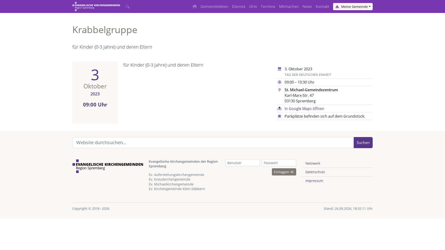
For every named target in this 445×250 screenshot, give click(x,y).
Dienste (238, 6)
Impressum (314, 180)
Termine (268, 6)
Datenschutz (315, 172)
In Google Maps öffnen (304, 108)
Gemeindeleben (214, 6)
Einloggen (282, 172)
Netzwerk (312, 163)
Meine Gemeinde (354, 6)
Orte (253, 6)
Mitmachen (289, 6)
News (307, 6)
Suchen (363, 142)
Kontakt (322, 6)
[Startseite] (96, 6)
